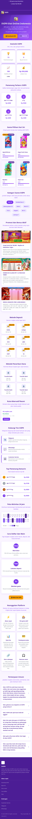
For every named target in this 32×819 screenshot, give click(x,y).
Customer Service (5, 803)
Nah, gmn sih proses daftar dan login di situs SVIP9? (14, 737)
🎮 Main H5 (23, 36)
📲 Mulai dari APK (16, 597)
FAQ (2, 794)
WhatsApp (4, 808)
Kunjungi (6, 419)
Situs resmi (4, 788)
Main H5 (3, 785)
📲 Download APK (10, 36)
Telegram (3, 806)
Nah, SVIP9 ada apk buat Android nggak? (13, 713)
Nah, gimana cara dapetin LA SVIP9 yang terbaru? (14, 706)
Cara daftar (4, 791)
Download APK (5, 782)
